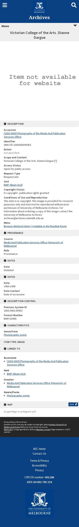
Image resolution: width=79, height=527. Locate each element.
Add (72, 404)
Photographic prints (18, 395)
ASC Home (39, 449)
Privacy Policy (9, 422)
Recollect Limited (43, 429)
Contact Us (39, 453)
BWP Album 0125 (16, 374)
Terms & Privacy (39, 460)
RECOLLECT (8, 429)
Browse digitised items (17, 226)
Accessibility (39, 465)
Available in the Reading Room (49, 226)
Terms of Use (21, 422)
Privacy (39, 470)
